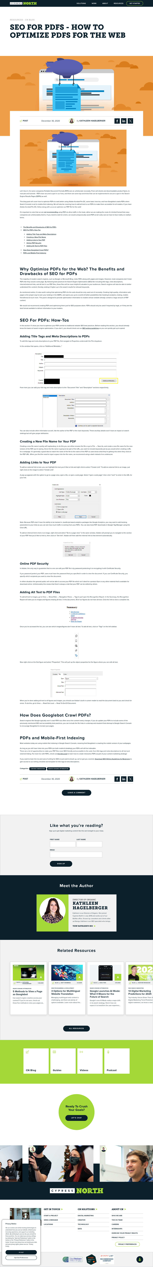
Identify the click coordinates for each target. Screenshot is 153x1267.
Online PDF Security (34, 243)
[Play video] (25, 1217)
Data (80, 1229)
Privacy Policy (118, 1237)
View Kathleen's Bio (83, 926)
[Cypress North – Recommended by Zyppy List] (107, 1259)
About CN (117, 1209)
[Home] (23, 3)
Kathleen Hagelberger (26, 983)
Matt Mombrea (66, 982)
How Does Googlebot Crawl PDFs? (35, 250)
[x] (130, 121)
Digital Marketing (86, 1216)
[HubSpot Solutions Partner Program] (91, 1259)
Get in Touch (52, 1209)
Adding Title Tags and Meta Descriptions (41, 234)
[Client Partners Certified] (72, 1259)
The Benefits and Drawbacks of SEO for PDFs (39, 227)
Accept (21, 1252)
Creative (81, 1220)
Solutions (81, 3)
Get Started (134, 3)
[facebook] (117, 121)
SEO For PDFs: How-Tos (31, 230)
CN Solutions (86, 1209)
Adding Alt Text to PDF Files (37, 246)
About (105, 3)
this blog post (62, 754)
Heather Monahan (144, 982)
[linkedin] (123, 121)
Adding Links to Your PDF (36, 240)
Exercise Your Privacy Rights (125, 1233)
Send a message (51, 1220)
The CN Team (117, 1220)
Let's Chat (76, 1118)
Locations (48, 1224)
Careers (115, 1224)
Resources (118, 3)
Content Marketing (38, 769)
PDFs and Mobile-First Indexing (34, 253)
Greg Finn (102, 982)
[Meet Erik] (72, 1149)
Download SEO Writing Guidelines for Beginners (112, 759)
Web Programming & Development (62, 988)
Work (94, 3)
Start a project (51, 1216)
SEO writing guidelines (90, 328)
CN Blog (30, 20)
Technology (83, 1224)
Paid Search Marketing (136, 988)
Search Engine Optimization (58, 769)
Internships (117, 1229)
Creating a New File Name (36, 237)
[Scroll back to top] (139, 1259)
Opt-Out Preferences (21, 1258)
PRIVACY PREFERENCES (127, 1244)
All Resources (76, 1028)
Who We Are (117, 1216)
